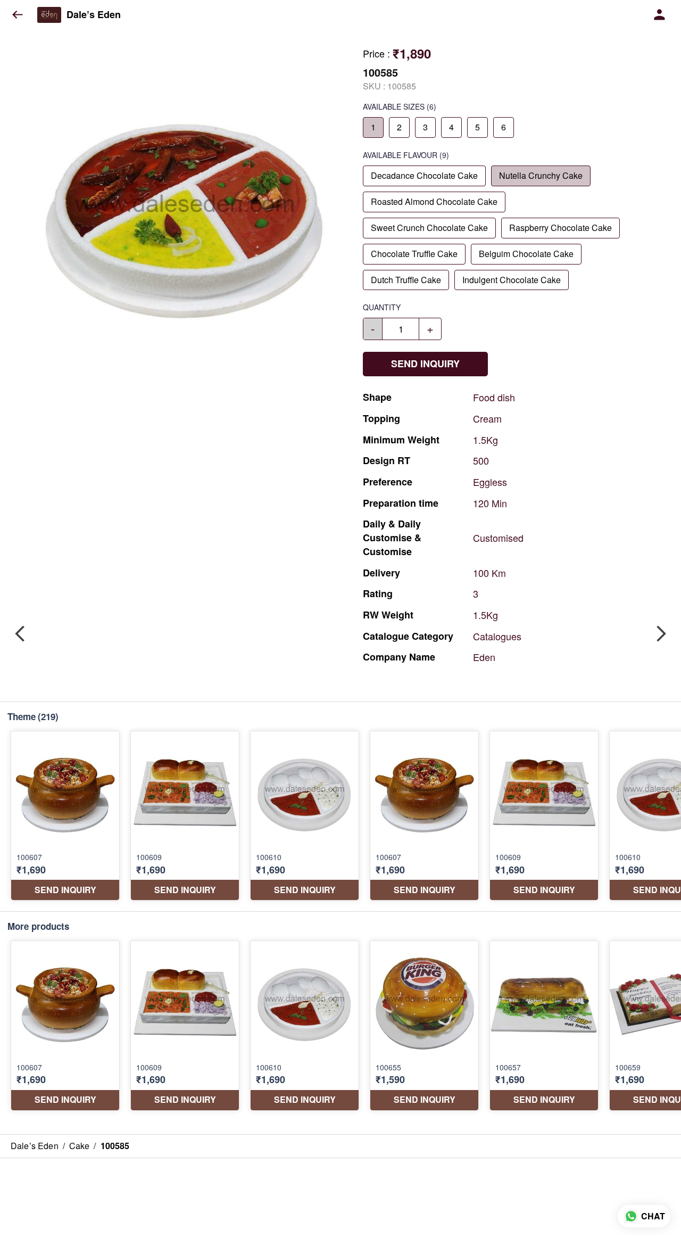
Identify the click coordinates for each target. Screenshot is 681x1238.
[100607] (65, 815)
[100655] (424, 1025)
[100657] (544, 1025)
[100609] (185, 815)
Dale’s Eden (94, 15)
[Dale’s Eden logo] (49, 15)
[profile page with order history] (659, 15)
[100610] (304, 815)
